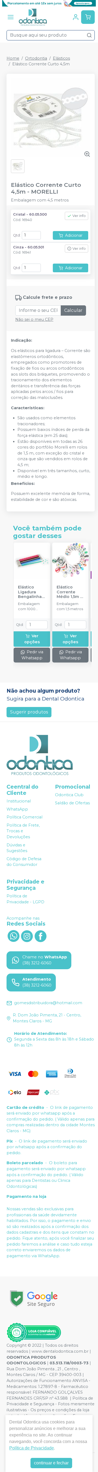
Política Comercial (24, 817)
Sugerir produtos (29, 712)
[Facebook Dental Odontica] (40, 935)
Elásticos (61, 58)
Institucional (19, 801)
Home (13, 58)
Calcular (73, 310)
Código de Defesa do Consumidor (24, 861)
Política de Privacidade (31, 1448)
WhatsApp (17, 809)
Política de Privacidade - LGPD (25, 899)
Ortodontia (36, 58)
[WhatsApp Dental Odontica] (13, 935)
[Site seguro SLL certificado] (34, 1299)
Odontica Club (69, 794)
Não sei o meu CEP (34, 319)
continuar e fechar (51, 1463)
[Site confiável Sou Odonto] (34, 1332)
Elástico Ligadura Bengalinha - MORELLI (31, 592)
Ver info (79, 216)
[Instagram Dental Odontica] (27, 935)
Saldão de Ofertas (72, 803)
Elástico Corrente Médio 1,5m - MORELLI (69, 592)
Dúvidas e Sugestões (17, 848)
